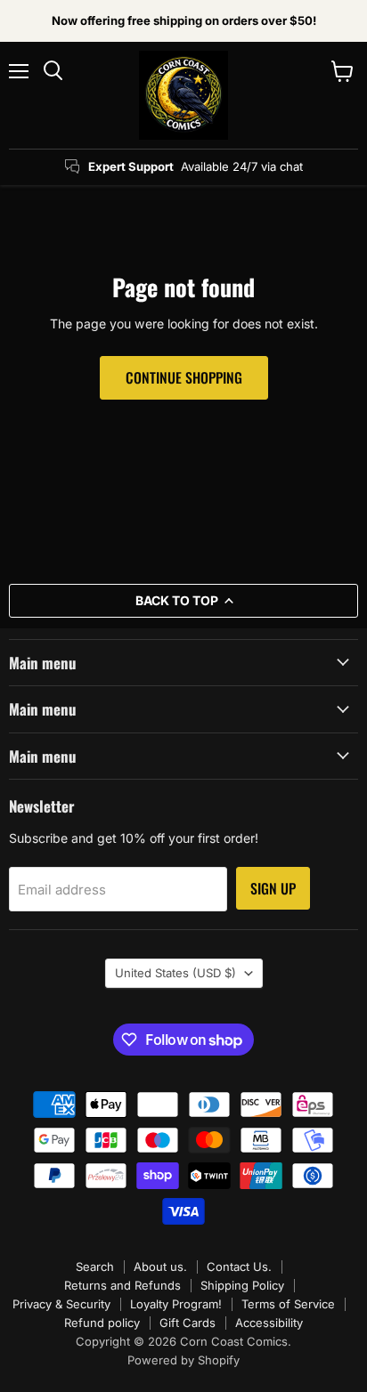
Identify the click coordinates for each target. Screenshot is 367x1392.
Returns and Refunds (122, 1285)
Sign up (273, 888)
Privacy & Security (61, 1304)
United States (175, 973)
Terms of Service (288, 1304)
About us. (160, 1266)
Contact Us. (239, 1266)
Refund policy (102, 1322)
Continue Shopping (184, 377)
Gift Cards (187, 1322)
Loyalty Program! (176, 1304)
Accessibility (269, 1322)
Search (95, 1266)
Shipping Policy (242, 1285)
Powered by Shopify (183, 1360)
